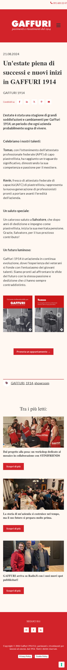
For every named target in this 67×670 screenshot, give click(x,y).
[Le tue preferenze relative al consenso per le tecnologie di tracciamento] (62, 665)
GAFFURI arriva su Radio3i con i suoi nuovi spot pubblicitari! (33, 578)
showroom (41, 383)
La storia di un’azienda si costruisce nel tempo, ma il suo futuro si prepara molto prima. (31, 516)
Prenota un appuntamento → (33, 351)
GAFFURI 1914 (14, 93)
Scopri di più (13, 466)
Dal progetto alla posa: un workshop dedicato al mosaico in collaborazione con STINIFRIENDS (32, 454)
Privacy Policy (25, 656)
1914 (29, 383)
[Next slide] (58, 314)
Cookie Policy (41, 656)
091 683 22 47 (60, 3)
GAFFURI (17, 383)
